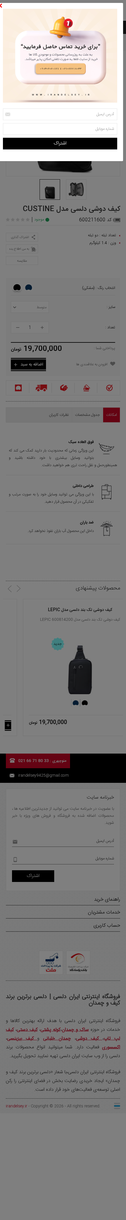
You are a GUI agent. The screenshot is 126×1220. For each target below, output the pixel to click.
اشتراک (60, 143)
